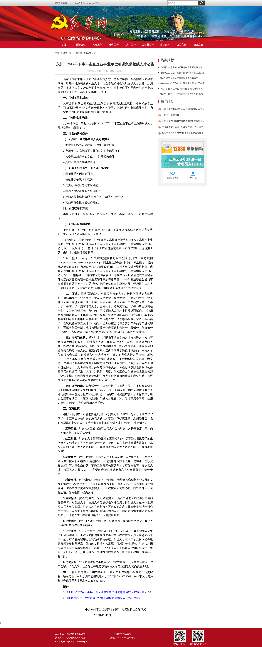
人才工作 (131, 44)
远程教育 (165, 44)
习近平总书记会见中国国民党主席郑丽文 (179, 78)
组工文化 (181, 44)
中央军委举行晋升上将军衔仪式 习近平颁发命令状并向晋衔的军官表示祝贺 (184, 127)
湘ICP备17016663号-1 (77, 641)
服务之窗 (198, 44)
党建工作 (97, 44)
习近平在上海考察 (170, 115)
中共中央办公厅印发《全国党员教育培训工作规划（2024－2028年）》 (183, 83)
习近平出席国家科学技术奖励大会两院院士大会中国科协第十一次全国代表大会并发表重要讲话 (184, 121)
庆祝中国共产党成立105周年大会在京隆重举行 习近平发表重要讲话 (184, 133)
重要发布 (87, 53)
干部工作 (114, 44)
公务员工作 (148, 44)
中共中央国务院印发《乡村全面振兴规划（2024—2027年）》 (183, 89)
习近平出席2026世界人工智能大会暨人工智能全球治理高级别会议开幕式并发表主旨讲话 (184, 109)
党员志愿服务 (172, 178)
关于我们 (62, 3)
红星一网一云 (68, 53)
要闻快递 (80, 44)
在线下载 (193, 178)
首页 (63, 44)
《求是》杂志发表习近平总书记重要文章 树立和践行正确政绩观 (183, 67)
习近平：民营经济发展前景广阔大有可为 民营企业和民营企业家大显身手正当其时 (183, 94)
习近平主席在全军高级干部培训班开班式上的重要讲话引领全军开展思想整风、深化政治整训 (183, 73)
